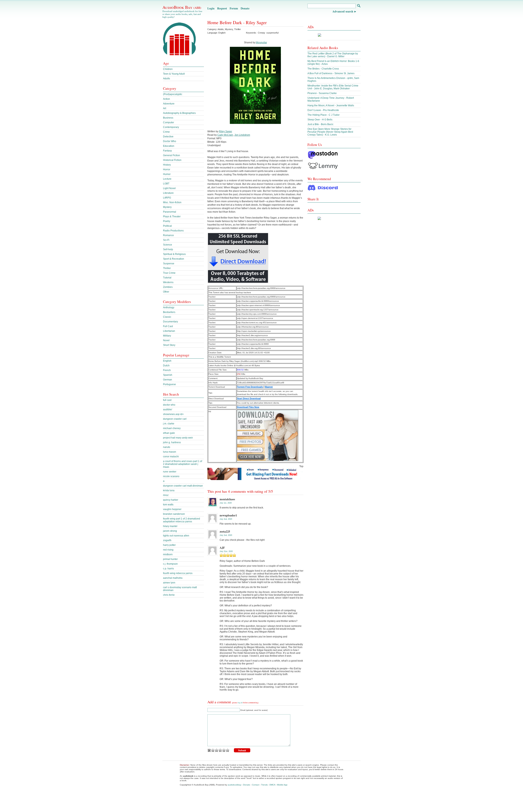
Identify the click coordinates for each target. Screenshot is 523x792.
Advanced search (342, 11)
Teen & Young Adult (174, 73)
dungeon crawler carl (175, 418)
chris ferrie (169, 594)
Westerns (168, 282)
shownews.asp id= (173, 414)
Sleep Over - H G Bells (319, 119)
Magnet (269, 387)
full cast (167, 400)
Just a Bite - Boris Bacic (320, 124)
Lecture (167, 178)
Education (168, 146)
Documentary (170, 321)
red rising (168, 549)
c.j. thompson (170, 563)
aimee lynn (169, 582)
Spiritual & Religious (174, 254)
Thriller (237, 29)
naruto (166, 447)
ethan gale (169, 433)
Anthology (168, 307)
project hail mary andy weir (178, 437)
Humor (167, 174)
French (167, 370)
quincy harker (170, 499)
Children (168, 69)
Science (167, 244)
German (167, 379)
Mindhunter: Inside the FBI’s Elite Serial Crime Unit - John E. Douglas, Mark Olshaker (332, 87)
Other (166, 291)
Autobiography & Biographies (179, 113)
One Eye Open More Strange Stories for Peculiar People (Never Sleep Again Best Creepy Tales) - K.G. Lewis (330, 132)
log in (240, 702)
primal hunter (170, 559)
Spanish (167, 375)
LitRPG (167, 197)
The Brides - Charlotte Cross (323, 68)
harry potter (169, 545)
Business (168, 117)
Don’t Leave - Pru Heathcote (323, 110)
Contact (255, 785)
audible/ (167, 409)
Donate (245, 8)
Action (166, 99)
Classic (167, 316)
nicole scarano (171, 476)
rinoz (166, 495)
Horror (166, 169)
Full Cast (168, 326)
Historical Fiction (172, 160)
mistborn (168, 554)
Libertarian (169, 331)
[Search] (359, 6)
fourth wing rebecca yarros (177, 573)
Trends (264, 785)
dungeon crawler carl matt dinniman (183, 485)
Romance (168, 235)
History (167, 164)
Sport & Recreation (173, 258)
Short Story (169, 345)
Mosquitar (261, 42)
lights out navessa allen (176, 535)
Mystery (229, 29)
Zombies (168, 287)
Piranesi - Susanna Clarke (322, 93)
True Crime (169, 272)
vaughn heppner (172, 509)
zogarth (167, 540)
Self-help (168, 249)
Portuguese (169, 384)
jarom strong (170, 530)
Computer (168, 122)
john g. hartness (172, 442)
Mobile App (282, 785)
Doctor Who (169, 141)
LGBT (166, 183)
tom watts (168, 504)
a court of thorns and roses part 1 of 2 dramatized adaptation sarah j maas (182, 464)
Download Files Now (248, 407)
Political (167, 225)
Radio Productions (173, 230)
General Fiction (171, 155)
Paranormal (169, 211)
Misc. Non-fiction (172, 202)
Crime (166, 131)
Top (301, 466)
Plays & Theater (172, 216)
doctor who (169, 404)
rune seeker (169, 471)
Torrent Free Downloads (250, 387)
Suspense (168, 263)
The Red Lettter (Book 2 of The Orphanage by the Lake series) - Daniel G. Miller (332, 55)
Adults (221, 29)
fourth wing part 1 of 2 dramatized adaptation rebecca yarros (181, 520)
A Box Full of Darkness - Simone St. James (330, 73)
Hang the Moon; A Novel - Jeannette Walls (330, 105)
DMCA (272, 785)
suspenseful (272, 32)
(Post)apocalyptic (172, 94)
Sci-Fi (166, 240)
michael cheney (172, 428)
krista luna (168, 490)
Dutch (166, 365)
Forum (234, 8)
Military (167, 335)
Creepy (261, 32)
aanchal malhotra (172, 578)
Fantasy (167, 150)
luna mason (169, 451)
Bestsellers (169, 312)
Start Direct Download (249, 398)
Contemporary (171, 127)
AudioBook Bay (181, 7)
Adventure (168, 103)
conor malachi (171, 456)
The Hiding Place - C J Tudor (323, 114)
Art (164, 108)
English (167, 360)
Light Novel (169, 188)
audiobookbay (234, 785)
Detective (168, 136)
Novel (166, 340)
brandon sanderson (174, 514)
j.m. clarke (168, 423)
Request (222, 8)
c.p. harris (168, 568)
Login (211, 8)
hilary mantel (170, 526)
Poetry (166, 221)
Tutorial (167, 277)
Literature (168, 193)
